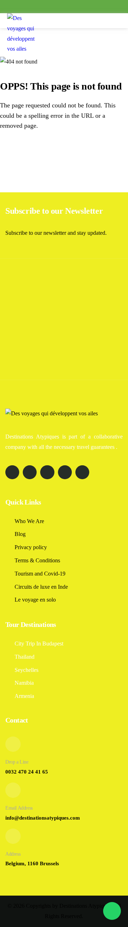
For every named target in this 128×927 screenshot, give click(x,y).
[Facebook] (41, 7)
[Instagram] (52, 7)
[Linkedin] (75, 7)
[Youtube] (87, 7)
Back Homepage (40, 153)
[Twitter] (64, 7)
